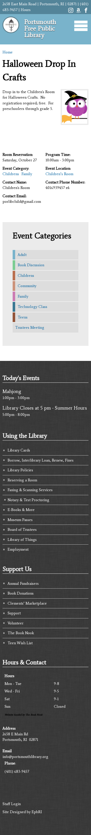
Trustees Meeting (29, 327)
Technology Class (32, 306)
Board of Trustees (22, 529)
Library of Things (22, 539)
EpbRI (37, 812)
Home (8, 52)
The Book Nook (21, 633)
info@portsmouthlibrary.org (25, 756)
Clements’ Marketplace (27, 603)
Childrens (11, 174)
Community (27, 286)
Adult (22, 254)
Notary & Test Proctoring (28, 500)
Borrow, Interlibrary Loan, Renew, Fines (41, 460)
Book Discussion (31, 265)
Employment (18, 549)
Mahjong (12, 391)
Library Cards (19, 450)
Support (14, 613)
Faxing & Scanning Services (30, 490)
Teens (23, 317)
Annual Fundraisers (23, 583)
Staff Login (12, 804)
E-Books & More (21, 509)
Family (26, 174)
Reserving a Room (22, 480)
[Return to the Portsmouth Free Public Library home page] (11, 35)
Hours (26, 10)
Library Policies (20, 470)
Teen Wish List (20, 643)
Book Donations (21, 593)
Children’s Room (59, 174)
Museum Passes (20, 520)
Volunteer (16, 623)
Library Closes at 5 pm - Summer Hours (45, 408)
